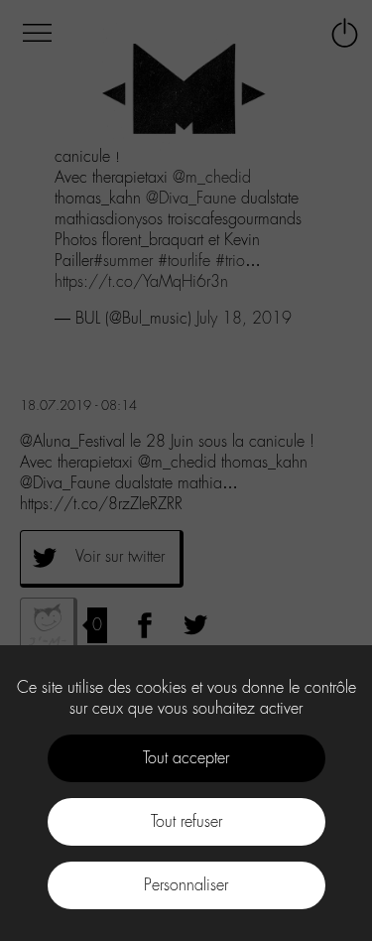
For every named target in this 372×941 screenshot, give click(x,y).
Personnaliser (186, 884)
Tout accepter (186, 757)
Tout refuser (186, 821)
